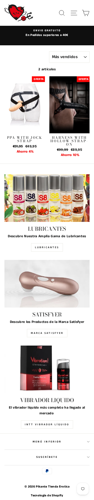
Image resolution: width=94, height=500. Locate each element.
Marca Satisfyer (47, 333)
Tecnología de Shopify (47, 495)
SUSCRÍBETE (47, 457)
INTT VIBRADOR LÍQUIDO (47, 424)
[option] (47, 33)
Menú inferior (47, 441)
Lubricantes (47, 247)
